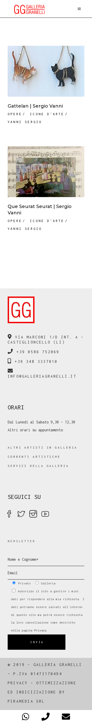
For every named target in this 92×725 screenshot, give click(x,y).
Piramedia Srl (26, 701)
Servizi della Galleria (38, 465)
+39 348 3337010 (36, 361)
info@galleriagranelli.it (42, 376)
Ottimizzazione (56, 683)
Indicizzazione (36, 692)
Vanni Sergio (25, 122)
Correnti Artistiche (34, 456)
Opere (15, 114)
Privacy (40, 630)
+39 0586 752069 (37, 352)
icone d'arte (47, 114)
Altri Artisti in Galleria (42, 447)
